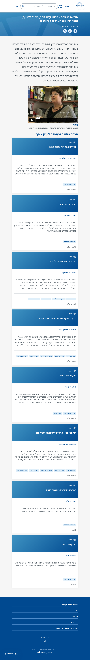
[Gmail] (62, 37)
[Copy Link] (71, 37)
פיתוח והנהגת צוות (34, 299)
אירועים (75, 616)
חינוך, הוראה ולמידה (69, 184)
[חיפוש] (23, 6)
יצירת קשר (74, 622)
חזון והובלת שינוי (59, 356)
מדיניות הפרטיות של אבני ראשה (67, 628)
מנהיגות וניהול (46, 299)
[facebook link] (45, 642)
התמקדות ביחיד (70, 299)
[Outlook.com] (67, 37)
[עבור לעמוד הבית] (79, 6)
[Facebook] (76, 37)
